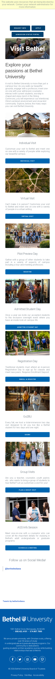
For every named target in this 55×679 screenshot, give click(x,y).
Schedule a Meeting (27, 548)
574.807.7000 (36, 631)
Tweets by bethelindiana (14, 601)
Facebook (12, 659)
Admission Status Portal (27, 34)
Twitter (20, 659)
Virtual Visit (28, 216)
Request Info (20, 28)
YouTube (35, 659)
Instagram (27, 659)
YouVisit (42, 659)
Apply (38, 28)
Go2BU (27, 435)
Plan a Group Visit (27, 490)
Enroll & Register (27, 379)
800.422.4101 (21, 631)
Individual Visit (27, 161)
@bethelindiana (13, 568)
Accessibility (38, 675)
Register (27, 272)
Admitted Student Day (27, 327)
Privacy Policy (17, 675)
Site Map (28, 675)
